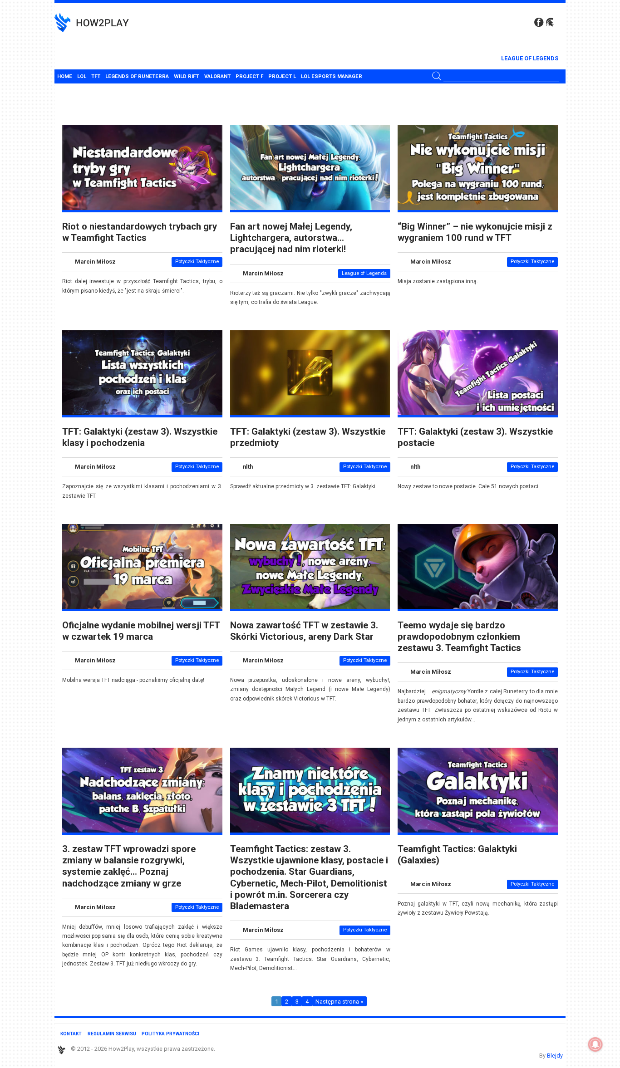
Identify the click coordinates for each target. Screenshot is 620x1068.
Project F (249, 76)
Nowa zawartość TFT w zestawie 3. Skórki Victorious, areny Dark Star (304, 631)
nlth (248, 467)
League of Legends (529, 58)
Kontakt (71, 1034)
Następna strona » (339, 1001)
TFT (95, 76)
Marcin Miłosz (95, 261)
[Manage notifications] (595, 1044)
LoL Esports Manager (331, 76)
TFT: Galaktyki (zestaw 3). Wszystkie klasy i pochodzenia (139, 437)
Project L (282, 76)
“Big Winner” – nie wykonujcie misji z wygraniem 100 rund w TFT (475, 232)
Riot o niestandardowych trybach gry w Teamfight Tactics (139, 232)
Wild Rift (186, 76)
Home (64, 76)
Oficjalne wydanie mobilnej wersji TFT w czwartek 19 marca (141, 631)
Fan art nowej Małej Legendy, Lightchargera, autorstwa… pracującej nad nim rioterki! (291, 238)
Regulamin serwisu (112, 1034)
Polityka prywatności (170, 1034)
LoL (81, 76)
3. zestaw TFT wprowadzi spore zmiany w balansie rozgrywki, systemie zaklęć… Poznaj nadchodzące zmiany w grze (129, 866)
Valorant (217, 76)
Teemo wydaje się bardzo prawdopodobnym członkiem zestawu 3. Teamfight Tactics (459, 637)
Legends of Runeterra (137, 76)
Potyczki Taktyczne (197, 262)
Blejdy (555, 1055)
